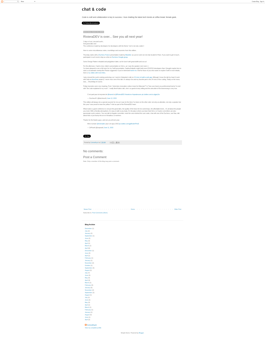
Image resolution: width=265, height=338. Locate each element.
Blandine (128, 55)
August (87, 270)
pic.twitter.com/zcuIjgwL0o (151, 94)
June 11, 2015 (108, 127)
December (88, 228)
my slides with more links (96, 73)
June (86, 238)
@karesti (110, 94)
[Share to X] (115, 142)
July (86, 231)
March (87, 245)
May (86, 241)
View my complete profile (93, 328)
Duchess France (104, 55)
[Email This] (111, 142)
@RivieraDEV (120, 94)
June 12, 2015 (112, 98)
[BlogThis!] (113, 142)
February (88, 258)
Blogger (141, 333)
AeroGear (95, 79)
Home (133, 209)
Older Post (177, 209)
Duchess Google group (120, 57)
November (88, 263)
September (88, 236)
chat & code (94, 9)
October (87, 265)
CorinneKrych (92, 325)
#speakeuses (136, 94)
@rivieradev (101, 124)
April (86, 243)
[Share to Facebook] (117, 142)
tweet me (133, 70)
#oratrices (128, 94)
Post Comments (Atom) (100, 213)
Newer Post (87, 209)
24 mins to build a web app (143, 77)
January (87, 233)
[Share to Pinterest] (119, 142)
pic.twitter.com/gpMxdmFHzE (129, 124)
